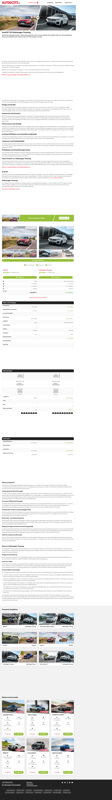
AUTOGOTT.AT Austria (20, 790)
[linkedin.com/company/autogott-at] (69, 783)
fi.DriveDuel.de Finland (67, 792)
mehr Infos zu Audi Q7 (57, 177)
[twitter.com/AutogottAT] (65, 783)
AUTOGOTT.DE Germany (11, 790)
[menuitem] (50, 2)
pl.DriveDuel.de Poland (19, 792)
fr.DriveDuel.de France (48, 790)
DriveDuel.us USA (29, 790)
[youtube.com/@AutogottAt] (72, 783)
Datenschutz (30, 784)
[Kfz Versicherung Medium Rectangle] (38, 297)
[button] (59, 3)
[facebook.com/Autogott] (62, 783)
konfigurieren (21, 277)
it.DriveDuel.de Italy (38, 792)
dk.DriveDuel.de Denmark (57, 792)
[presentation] (2, 238)
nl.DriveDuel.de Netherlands (9, 792)
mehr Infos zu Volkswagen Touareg (11, 189)
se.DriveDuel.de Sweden (47, 792)
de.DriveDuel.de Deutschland (38, 790)
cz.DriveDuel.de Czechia (29, 792)
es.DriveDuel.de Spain (57, 790)
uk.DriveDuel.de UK (66, 790)
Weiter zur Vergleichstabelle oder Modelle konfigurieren (16, 74)
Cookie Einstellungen (32, 785)
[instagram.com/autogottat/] (67, 783)
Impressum (29, 782)
